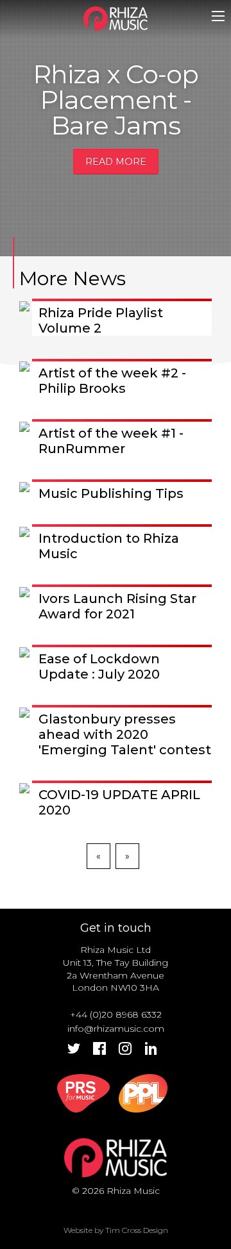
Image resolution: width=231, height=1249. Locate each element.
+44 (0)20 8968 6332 (116, 1014)
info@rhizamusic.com (115, 1028)
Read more (115, 161)
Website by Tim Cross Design (116, 1230)
